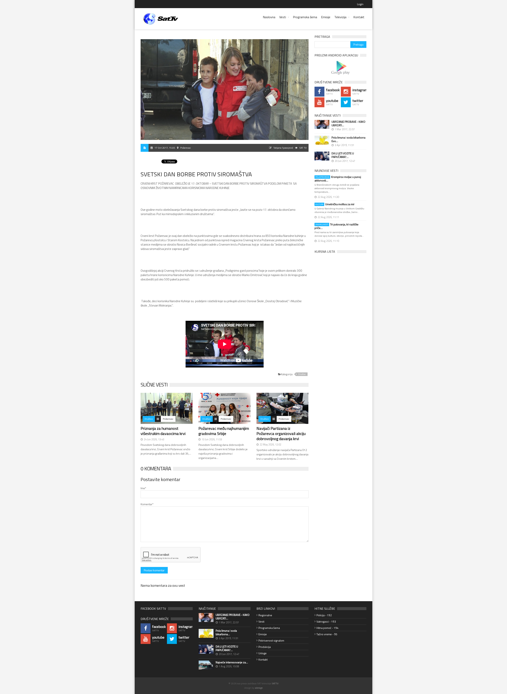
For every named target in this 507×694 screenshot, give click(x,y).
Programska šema (305, 17)
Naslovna (269, 17)
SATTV (275, 683)
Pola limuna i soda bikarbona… (226, 632)
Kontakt (358, 17)
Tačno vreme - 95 (326, 634)
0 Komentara (156, 468)
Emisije (325, 17)
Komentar (147, 504)
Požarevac (168, 419)
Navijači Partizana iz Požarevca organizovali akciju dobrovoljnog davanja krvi (281, 433)
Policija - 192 (324, 615)
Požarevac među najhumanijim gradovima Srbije (223, 431)
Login (360, 4)
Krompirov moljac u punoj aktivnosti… (337, 178)
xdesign (259, 688)
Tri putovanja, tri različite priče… (336, 226)
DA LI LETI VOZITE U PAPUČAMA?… (343, 155)
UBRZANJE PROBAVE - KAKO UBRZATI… (348, 123)
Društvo (302, 374)
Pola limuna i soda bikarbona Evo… (348, 139)
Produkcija (264, 647)
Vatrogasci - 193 (326, 621)
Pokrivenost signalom (271, 640)
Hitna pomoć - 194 (327, 628)
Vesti (282, 17)
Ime (143, 488)
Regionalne (265, 615)
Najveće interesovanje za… (232, 662)
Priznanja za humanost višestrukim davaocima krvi (163, 431)
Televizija (340, 17)
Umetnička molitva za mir (335, 204)
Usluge (262, 653)
